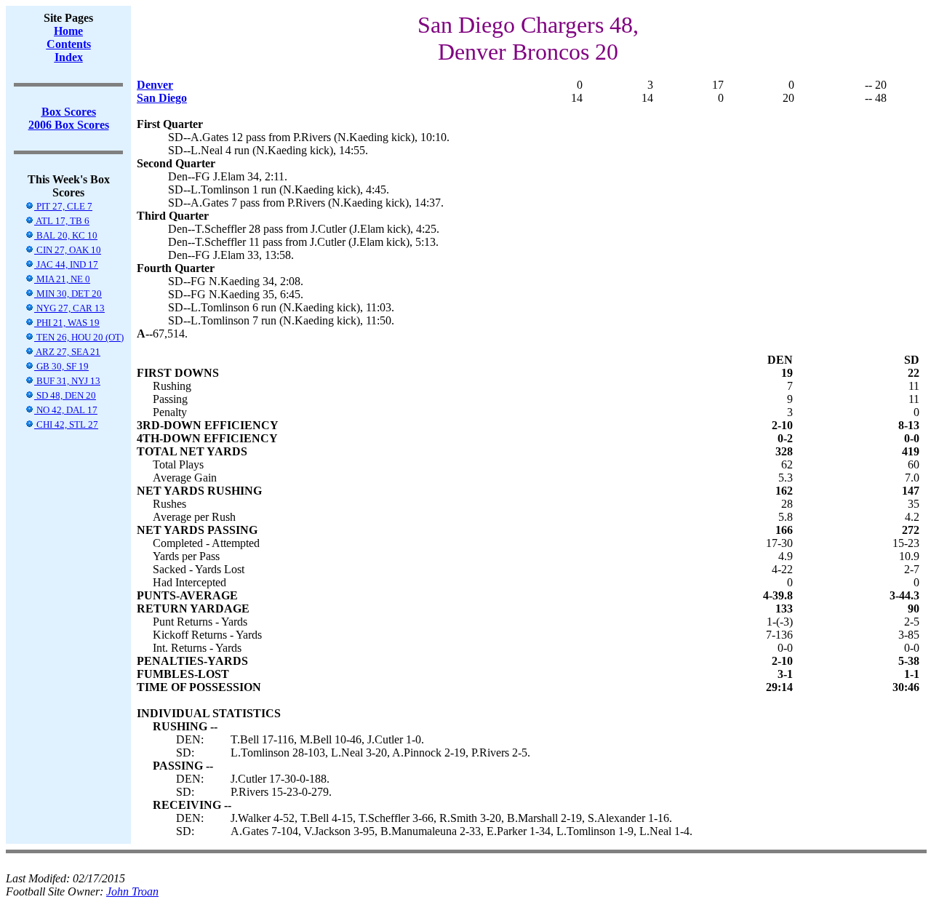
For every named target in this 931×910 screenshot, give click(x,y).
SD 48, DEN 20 (65, 395)
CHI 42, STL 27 (66, 424)
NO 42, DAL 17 (65, 409)
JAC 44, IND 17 (66, 264)
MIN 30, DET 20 (68, 293)
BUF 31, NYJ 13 (67, 380)
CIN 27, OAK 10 (67, 249)
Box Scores (68, 111)
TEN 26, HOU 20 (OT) (79, 337)
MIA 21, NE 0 (62, 279)
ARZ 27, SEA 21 (67, 351)
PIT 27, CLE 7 (63, 206)
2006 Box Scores (68, 125)
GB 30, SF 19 (61, 366)
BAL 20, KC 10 (65, 235)
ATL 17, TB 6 (61, 220)
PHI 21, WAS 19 (67, 322)
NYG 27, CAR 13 (69, 308)
